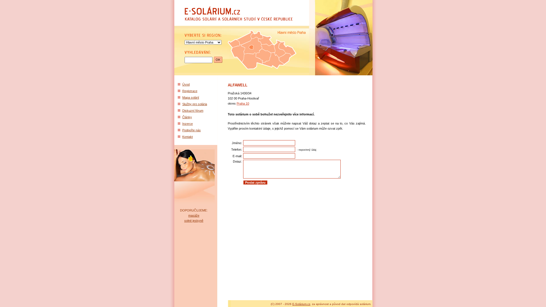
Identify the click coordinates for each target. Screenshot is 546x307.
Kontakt (187, 136)
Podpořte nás (191, 130)
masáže (193, 215)
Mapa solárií (190, 97)
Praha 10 (243, 103)
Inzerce (187, 123)
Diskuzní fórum (192, 110)
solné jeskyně (193, 220)
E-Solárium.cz (301, 304)
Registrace (189, 91)
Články (187, 117)
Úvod (186, 84)
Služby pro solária (194, 104)
